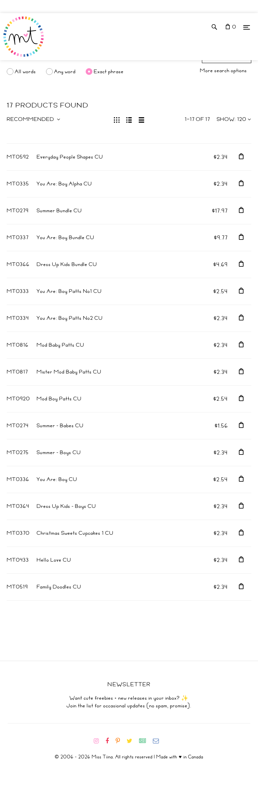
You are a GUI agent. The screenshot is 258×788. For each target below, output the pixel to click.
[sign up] (145, 741)
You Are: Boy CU (57, 479)
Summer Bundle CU (59, 211)
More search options (223, 71)
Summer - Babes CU (60, 426)
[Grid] (117, 119)
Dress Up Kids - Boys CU (66, 506)
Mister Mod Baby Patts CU (69, 372)
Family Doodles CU (59, 587)
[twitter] (132, 741)
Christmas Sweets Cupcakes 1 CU (75, 533)
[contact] (158, 741)
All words (25, 72)
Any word (65, 72)
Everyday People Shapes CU (70, 157)
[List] (129, 119)
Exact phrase (109, 72)
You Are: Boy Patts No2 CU (70, 318)
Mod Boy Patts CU (59, 399)
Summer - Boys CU (59, 452)
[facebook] (109, 741)
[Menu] (247, 27)
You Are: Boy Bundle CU (65, 237)
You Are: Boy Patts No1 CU (69, 291)
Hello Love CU (54, 560)
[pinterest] (120, 741)
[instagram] (99, 741)
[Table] (141, 119)
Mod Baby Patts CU (60, 345)
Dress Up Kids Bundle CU (67, 264)
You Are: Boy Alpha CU (64, 184)
